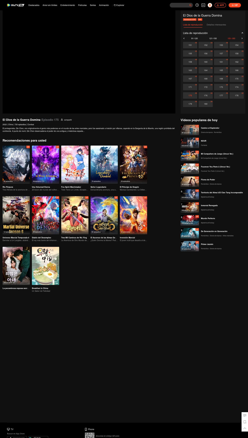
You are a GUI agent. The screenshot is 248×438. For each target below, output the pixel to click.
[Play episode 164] (206, 70)
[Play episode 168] (206, 78)
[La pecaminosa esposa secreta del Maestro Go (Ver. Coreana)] (16, 266)
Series (93, 5)
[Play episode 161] (221, 62)
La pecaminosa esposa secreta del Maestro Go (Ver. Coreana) (30, 288)
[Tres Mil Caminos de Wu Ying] (74, 215)
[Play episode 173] (221, 87)
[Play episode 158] (237, 53)
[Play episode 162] (237, 62)
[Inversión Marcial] (133, 215)
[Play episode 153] (221, 45)
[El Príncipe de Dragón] (133, 165)
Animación (104, 5)
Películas (82, 5)
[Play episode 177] (221, 95)
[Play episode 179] (190, 104)
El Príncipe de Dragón (129, 187)
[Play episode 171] (190, 87)
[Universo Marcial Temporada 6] (16, 215)
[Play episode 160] (206, 62)
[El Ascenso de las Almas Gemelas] (104, 215)
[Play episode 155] (190, 53)
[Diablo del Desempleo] (45, 215)
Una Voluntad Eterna (41, 187)
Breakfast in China (40, 288)
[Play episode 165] (221, 70)
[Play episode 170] (237, 78)
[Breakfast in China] (45, 266)
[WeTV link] (16, 5)
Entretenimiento (67, 5)
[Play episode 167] (190, 78)
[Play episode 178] (237, 95)
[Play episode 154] (237, 45)
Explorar (120, 5)
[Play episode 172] (206, 87)
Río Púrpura (8, 187)
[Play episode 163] (190, 70)
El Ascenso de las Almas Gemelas (105, 237)
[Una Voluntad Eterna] (45, 165)
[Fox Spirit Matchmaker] (74, 165)
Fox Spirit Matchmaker (71, 187)
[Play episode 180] (206, 104)
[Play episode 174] (237, 87)
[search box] (190, 5)
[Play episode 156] (206, 53)
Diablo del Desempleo (41, 237)
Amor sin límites (50, 5)
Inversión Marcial (127, 237)
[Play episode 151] (190, 45)
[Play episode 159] (190, 62)
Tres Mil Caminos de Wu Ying (74, 237)
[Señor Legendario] (104, 165)
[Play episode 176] (206, 95)
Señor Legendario (98, 187)
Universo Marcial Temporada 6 (16, 237)
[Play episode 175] (190, 95)
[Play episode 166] (237, 70)
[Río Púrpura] (16, 165)
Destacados (33, 5)
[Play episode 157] (221, 53)
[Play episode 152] (206, 45)
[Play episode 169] (221, 78)
